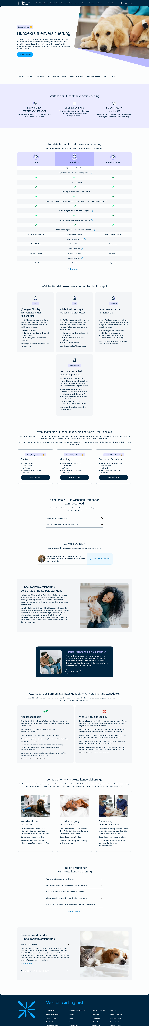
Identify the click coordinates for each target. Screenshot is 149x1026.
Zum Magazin (28, 963)
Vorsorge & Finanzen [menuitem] (81, 3)
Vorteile (29, 76)
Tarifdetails (40, 76)
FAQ (105, 76)
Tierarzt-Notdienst (27, 953)
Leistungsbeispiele (93, 76)
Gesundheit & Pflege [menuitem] (67, 3)
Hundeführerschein (60, 953)
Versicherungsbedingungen (56, 76)
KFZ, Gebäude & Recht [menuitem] (41, 3)
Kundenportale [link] (73, 671)
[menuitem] (121, 3)
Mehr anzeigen (73, 269)
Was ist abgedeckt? (77, 76)
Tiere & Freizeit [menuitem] (54, 3)
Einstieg (21, 76)
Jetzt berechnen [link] (25, 55)
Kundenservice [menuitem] (110, 3)
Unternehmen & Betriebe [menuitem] (96, 3)
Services (114, 76)
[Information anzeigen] (92, 173)
